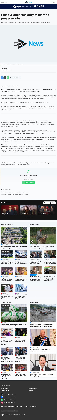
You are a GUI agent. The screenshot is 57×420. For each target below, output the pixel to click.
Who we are (4, 406)
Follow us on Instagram (9, 402)
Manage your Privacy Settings (9, 410)
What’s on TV (5, 390)
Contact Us (26, 406)
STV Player (4, 388)
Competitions (33, 388)
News (2, 11)
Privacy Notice (18, 406)
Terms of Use (11, 406)
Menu (5, 2)
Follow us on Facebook (9, 397)
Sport (7, 11)
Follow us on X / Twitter (9, 394)
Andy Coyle (4, 68)
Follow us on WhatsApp (10, 399)
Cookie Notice (33, 406)
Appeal (31, 390)
